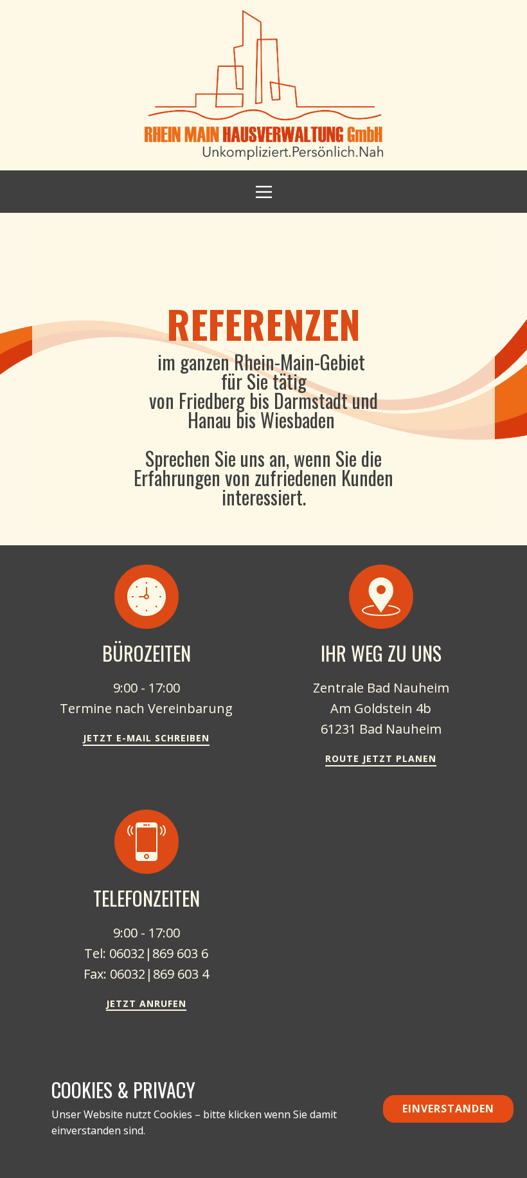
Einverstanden (448, 1108)
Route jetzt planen (380, 758)
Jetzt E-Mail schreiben (146, 738)
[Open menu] (264, 192)
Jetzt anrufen (146, 1003)
